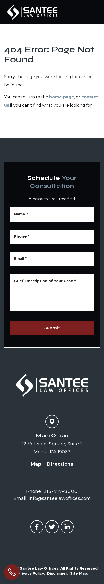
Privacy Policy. (31, 573)
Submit (52, 327)
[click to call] (12, 572)
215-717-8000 (61, 491)
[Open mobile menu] (92, 12)
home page (61, 97)
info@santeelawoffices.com (60, 498)
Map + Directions (52, 464)
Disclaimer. (57, 573)
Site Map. (79, 573)
